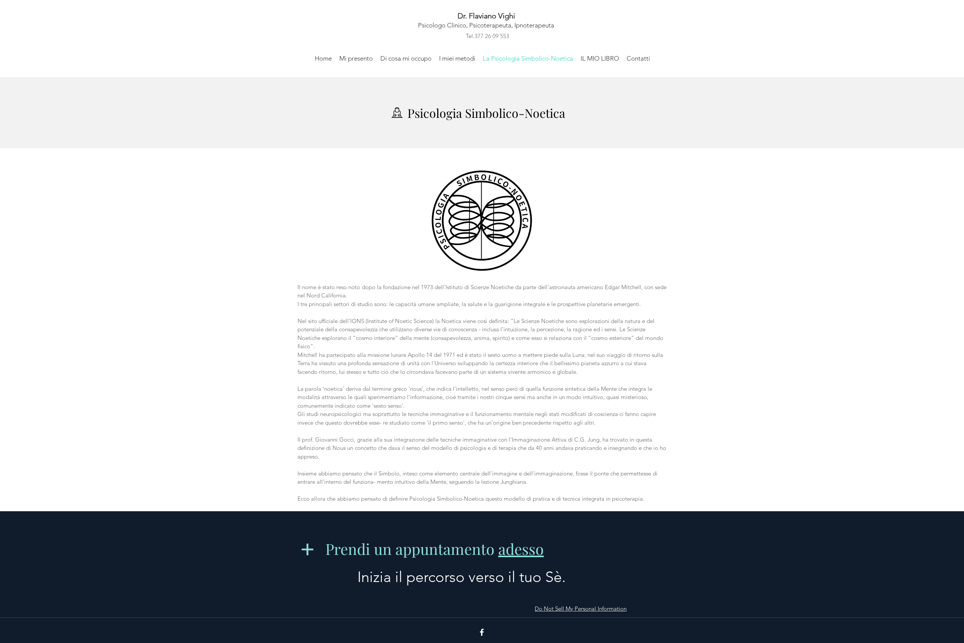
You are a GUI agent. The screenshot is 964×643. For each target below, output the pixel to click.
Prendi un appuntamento (434, 549)
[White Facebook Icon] (482, 632)
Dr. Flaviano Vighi (486, 15)
